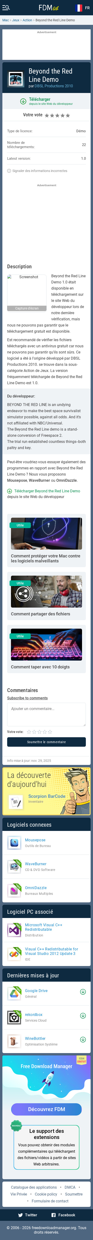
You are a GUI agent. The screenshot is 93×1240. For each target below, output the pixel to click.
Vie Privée (18, 1194)
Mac (5, 20)
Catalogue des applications (34, 1187)
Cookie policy (46, 1194)
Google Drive (36, 990)
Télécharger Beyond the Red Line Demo (47, 491)
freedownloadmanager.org (54, 1228)
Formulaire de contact (50, 1201)
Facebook (66, 1215)
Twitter (31, 1215)
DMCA (70, 1187)
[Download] (83, 992)
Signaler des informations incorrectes (39, 171)
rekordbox (34, 1014)
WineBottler (35, 1038)
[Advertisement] (46, 45)
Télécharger (39, 99)
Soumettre (74, 1194)
